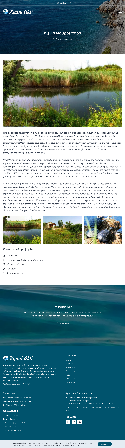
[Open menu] (120, 12)
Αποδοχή (104, 444)
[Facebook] (68, 422)
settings (76, 445)
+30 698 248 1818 (62, 2)
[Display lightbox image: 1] (22, 230)
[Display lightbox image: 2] (62, 230)
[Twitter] (74, 422)
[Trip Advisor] (79, 422)
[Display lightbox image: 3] (103, 230)
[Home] (53, 39)
